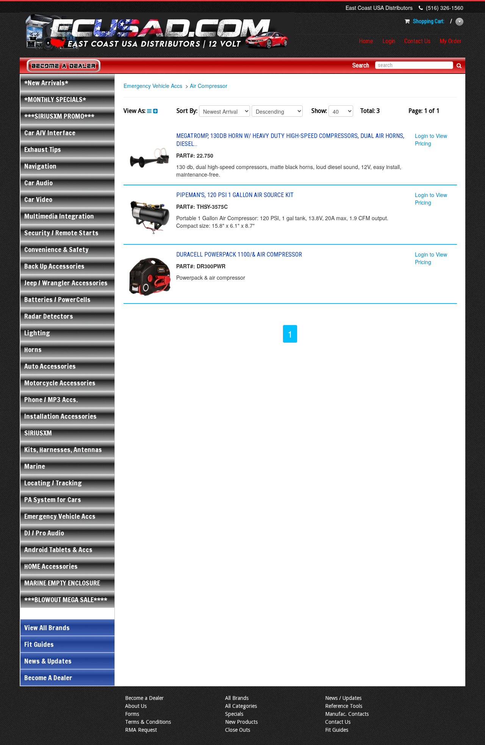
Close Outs (237, 730)
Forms (132, 714)
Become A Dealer (48, 677)
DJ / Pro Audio (44, 533)
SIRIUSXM (38, 433)
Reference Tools (343, 706)
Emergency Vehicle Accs (59, 516)
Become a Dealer (144, 698)
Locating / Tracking (53, 483)
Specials (234, 714)
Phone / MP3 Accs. (51, 399)
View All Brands (47, 627)
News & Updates (48, 661)
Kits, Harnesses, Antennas (63, 449)
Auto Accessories (50, 366)
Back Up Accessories (54, 266)
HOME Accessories (51, 566)
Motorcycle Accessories (59, 383)
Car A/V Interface (49, 133)
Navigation (40, 166)
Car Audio (38, 183)
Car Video (38, 199)
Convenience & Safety (56, 249)
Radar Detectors (48, 316)
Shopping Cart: (428, 21)
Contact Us (417, 41)
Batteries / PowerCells (57, 299)
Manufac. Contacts (347, 714)
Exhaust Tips (42, 149)
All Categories (241, 706)
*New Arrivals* (46, 83)
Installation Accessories (60, 416)
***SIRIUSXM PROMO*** (59, 116)
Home (366, 41)
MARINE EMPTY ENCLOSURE (62, 583)
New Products (241, 722)
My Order (451, 41)
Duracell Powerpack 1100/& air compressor (239, 254)
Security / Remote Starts (61, 233)
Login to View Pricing (431, 139)
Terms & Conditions (148, 722)
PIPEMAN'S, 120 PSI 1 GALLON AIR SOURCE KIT (235, 195)
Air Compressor (208, 85)
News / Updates (343, 698)
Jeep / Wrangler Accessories (66, 283)
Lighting (37, 333)
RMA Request (141, 730)
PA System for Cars (52, 499)
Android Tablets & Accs (58, 549)
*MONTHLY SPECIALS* (55, 99)
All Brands (237, 698)
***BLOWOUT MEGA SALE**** (65, 599)
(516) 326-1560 (444, 7)
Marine (34, 466)
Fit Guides (39, 644)
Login (388, 41)
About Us (136, 706)
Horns (33, 349)
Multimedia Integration (59, 216)
